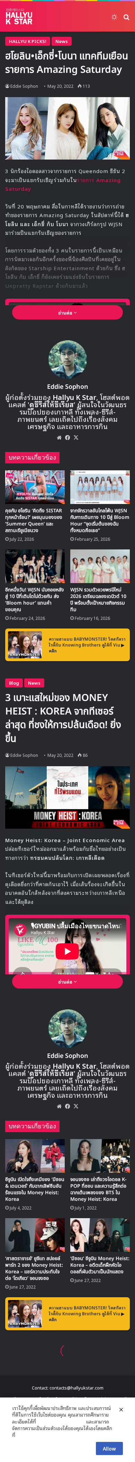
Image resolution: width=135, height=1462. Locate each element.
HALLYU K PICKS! (27, 41)
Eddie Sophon (24, 86)
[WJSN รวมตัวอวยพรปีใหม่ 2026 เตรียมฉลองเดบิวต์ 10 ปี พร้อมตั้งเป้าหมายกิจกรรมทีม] (100, 566)
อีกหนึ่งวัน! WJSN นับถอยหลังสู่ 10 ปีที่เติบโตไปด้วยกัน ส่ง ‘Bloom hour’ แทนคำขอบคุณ (34, 599)
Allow (109, 1448)
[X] (76, 437)
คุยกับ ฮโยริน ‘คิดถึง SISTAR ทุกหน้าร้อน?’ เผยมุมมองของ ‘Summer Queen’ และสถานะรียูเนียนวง (33, 520)
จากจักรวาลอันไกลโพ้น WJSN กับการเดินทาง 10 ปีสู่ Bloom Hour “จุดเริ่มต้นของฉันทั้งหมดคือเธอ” (99, 520)
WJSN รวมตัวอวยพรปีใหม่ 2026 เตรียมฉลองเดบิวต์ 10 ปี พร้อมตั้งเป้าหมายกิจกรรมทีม (98, 599)
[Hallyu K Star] (19, 16)
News (61, 41)
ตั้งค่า (22, 1434)
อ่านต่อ (66, 312)
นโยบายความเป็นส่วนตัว (61, 1421)
